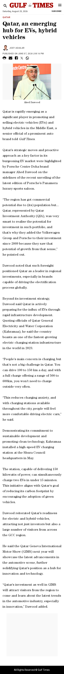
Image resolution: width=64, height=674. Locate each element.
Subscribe (56, 11)
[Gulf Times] (31, 8)
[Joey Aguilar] (6, 48)
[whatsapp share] (28, 58)
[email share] (10, 58)
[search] (5, 6)
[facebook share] (16, 58)
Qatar (6, 17)
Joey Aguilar (16, 48)
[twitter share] (22, 58)
